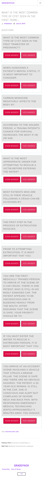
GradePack (8, 3)
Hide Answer (29, 55)
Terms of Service (16, 469)
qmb (17, 431)
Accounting (8, 431)
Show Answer (11, 55)
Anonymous (8, 24)
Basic (13, 431)
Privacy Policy (6, 469)
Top (21, 474)
